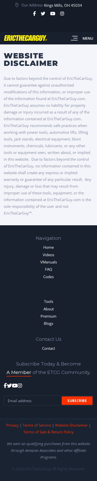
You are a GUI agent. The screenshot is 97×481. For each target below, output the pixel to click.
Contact (48, 348)
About (49, 308)
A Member (18, 372)
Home (48, 247)
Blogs (48, 323)
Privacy (12, 425)
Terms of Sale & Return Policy (48, 431)
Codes (48, 276)
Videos (48, 254)
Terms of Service (37, 425)
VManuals (48, 261)
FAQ (48, 269)
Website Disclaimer (71, 425)
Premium (48, 316)
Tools (48, 301)
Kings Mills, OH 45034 (63, 5)
